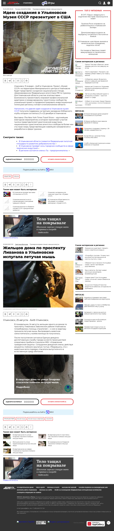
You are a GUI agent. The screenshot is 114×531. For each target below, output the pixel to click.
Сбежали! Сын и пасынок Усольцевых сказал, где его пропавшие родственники (98, 264)
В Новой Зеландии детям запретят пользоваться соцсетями (96, 114)
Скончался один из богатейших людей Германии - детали (95, 320)
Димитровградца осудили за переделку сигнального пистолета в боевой (93, 34)
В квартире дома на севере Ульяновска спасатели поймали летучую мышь (24, 450)
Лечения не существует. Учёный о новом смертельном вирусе (96, 249)
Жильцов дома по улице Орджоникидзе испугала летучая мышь (24, 443)
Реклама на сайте (45, 490)
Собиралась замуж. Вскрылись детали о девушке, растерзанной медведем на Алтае (96, 81)
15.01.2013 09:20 (8, 9)
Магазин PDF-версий (69, 487)
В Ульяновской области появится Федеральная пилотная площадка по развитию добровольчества (44, 142)
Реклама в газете (53, 487)
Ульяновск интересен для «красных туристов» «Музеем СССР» (58, 194)
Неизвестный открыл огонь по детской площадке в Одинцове (95, 327)
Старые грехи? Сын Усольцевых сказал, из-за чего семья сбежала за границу (97, 279)
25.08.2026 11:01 (8, 244)
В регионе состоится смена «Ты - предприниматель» (43, 151)
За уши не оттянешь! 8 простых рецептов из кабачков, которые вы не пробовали (98, 286)
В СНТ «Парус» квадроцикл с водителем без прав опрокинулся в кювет (93, 17)
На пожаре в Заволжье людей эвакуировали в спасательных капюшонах (93, 52)
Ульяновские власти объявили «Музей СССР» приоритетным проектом (23, 208)
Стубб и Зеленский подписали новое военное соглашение (97, 144)
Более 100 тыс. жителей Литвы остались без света (94, 136)
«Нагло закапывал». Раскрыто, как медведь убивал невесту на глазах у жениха (97, 73)
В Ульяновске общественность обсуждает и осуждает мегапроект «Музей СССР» (58, 201)
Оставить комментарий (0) (57, 159)
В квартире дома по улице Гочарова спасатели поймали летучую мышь (38, 381)
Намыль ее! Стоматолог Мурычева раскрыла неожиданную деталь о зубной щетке (97, 88)
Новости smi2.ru (10, 238)
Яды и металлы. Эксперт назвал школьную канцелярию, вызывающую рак (96, 272)
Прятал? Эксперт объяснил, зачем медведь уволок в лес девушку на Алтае (97, 66)
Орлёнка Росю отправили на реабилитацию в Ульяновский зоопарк (93, 25)
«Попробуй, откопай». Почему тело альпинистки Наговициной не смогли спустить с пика (97, 257)
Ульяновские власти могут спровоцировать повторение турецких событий (23, 201)
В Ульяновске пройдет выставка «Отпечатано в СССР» (24, 193)
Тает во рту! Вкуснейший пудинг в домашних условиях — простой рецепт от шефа (97, 95)
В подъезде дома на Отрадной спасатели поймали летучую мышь (58, 443)
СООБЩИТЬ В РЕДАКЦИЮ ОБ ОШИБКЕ (29, 492)
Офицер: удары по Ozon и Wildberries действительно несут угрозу (97, 305)
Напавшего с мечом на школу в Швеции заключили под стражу (95, 313)
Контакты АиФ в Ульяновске (27, 490)
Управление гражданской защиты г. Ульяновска (20, 309)
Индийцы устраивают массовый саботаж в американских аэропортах (97, 298)
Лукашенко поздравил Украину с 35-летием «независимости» (97, 129)
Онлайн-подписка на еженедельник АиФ (93, 487)
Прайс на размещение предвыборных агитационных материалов (78, 490)
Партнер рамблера (78, 522)
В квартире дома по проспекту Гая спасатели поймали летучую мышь (59, 436)
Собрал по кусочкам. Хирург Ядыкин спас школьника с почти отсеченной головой (98, 103)
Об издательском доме (25, 487)
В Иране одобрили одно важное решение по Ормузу (95, 122)
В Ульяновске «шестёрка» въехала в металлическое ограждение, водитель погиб (93, 43)
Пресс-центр (40, 487)
